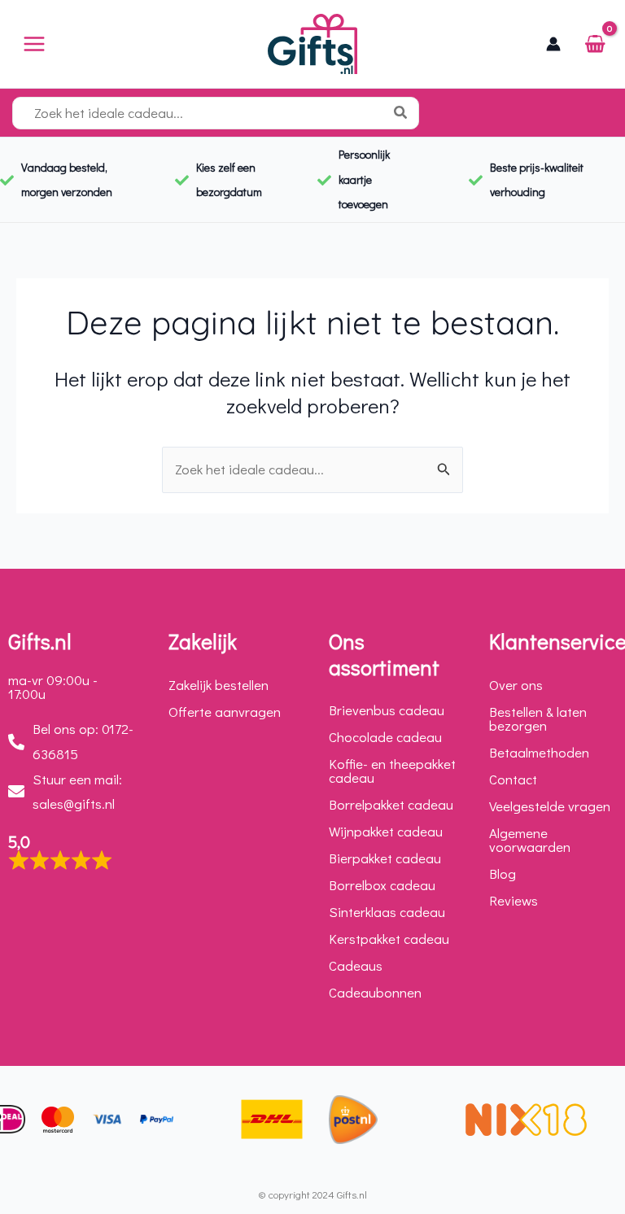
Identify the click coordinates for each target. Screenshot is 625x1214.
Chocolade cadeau (385, 736)
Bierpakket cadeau (385, 858)
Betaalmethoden (539, 752)
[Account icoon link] (553, 44)
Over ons (516, 684)
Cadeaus (355, 965)
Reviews (513, 900)
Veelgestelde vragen (549, 806)
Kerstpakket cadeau (389, 938)
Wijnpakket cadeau (386, 831)
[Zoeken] (404, 113)
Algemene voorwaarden (529, 839)
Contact (513, 779)
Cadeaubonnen (375, 992)
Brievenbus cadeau (386, 710)
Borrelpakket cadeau (391, 804)
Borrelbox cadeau (382, 885)
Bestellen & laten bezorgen (538, 718)
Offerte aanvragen (224, 711)
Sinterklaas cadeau (387, 911)
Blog (502, 873)
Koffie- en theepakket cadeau (392, 770)
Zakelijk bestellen (218, 684)
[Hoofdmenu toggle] (34, 44)
